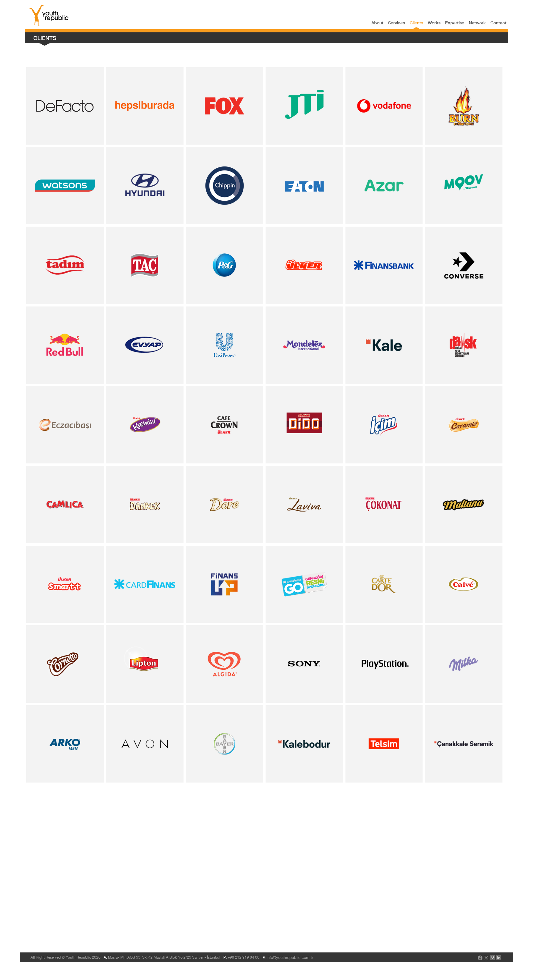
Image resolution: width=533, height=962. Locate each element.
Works (434, 22)
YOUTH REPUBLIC (49, 15)
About (377, 22)
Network (477, 22)
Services (396, 22)
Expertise (454, 22)
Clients (416, 22)
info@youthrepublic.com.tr (289, 957)
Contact (498, 22)
